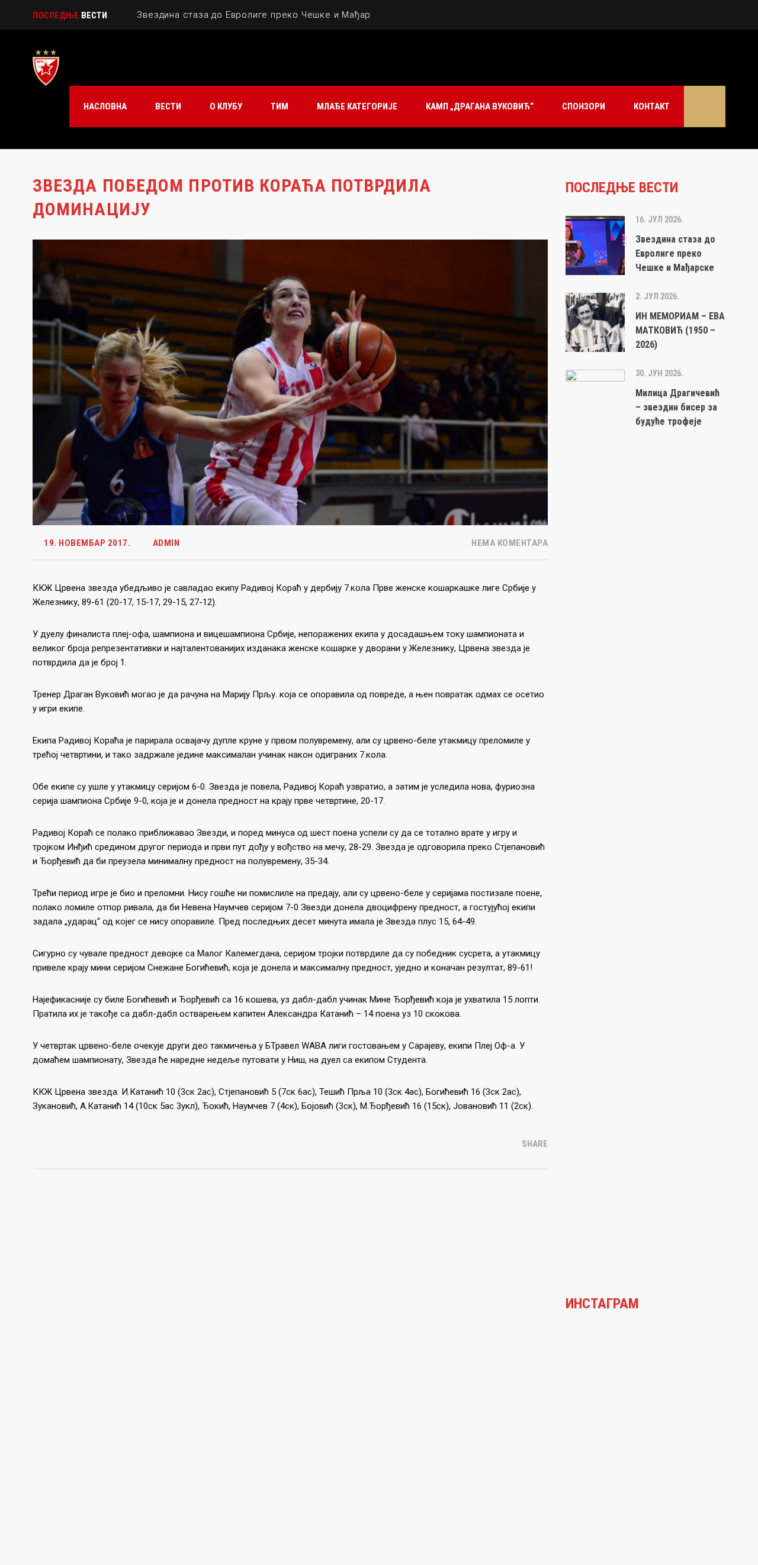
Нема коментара (509, 543)
